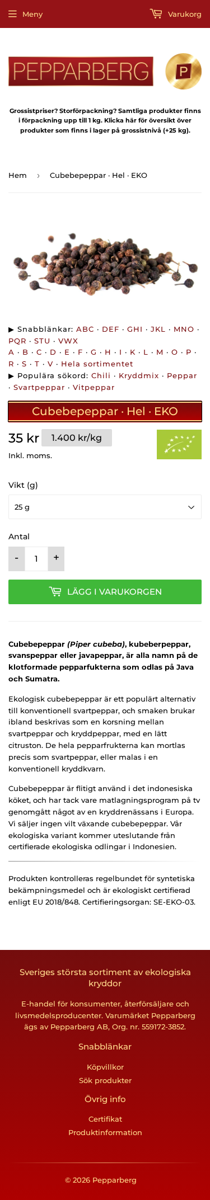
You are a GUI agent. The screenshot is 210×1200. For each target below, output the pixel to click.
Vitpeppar (94, 387)
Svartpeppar (39, 387)
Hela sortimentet (97, 363)
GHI (135, 328)
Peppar (182, 375)
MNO (184, 328)
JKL (158, 328)
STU (42, 340)
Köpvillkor (105, 1066)
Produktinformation (105, 1132)
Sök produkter (105, 1080)
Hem (17, 175)
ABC (85, 328)
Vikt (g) (23, 485)
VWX (68, 340)
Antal (19, 536)
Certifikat (105, 1118)
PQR (17, 340)
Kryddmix (139, 375)
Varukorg (184, 14)
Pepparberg (114, 1179)
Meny (32, 14)
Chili (101, 375)
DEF (110, 328)
